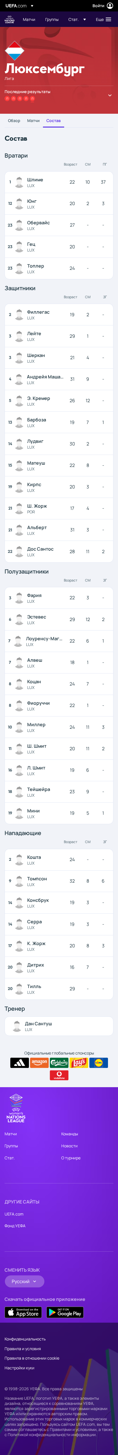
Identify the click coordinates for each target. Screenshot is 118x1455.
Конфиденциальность (25, 1339)
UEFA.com (14, 1214)
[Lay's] (79, 1063)
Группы (11, 1145)
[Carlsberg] (59, 1063)
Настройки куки (19, 1367)
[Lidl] (98, 1063)
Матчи (33, 120)
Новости (69, 1145)
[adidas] (19, 1063)
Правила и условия (23, 1348)
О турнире (70, 1158)
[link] (29, 19)
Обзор (14, 120)
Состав (53, 120)
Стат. (10, 1158)
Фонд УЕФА (15, 1225)
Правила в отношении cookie (32, 1358)
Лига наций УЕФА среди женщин (10, 19)
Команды (69, 1133)
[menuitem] (29, 19)
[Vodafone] (59, 1075)
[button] (77, 19)
